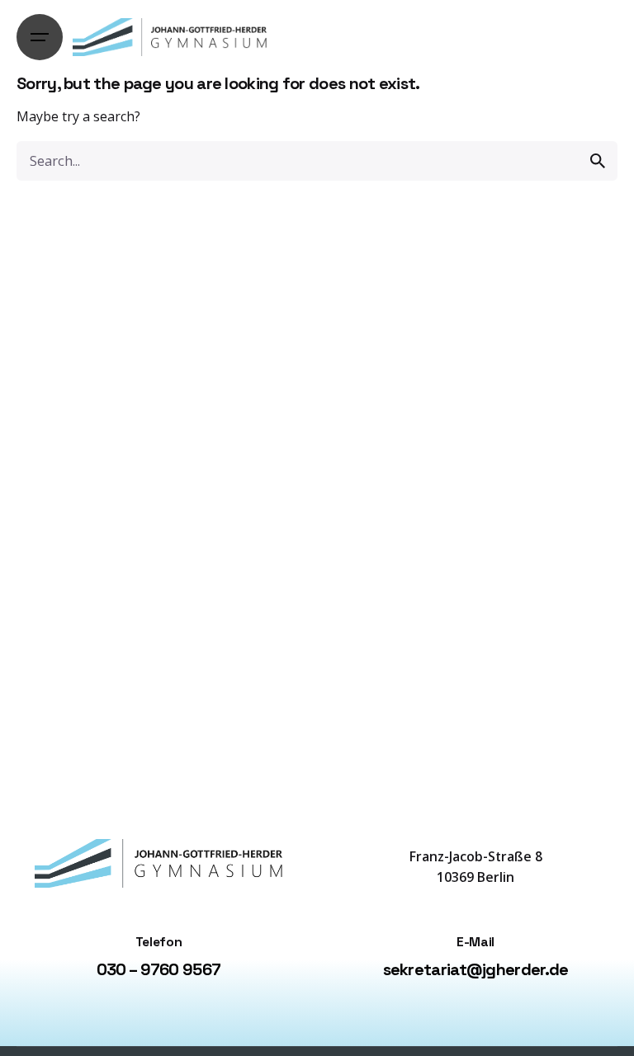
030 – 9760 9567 (159, 969)
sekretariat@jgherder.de (476, 969)
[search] (597, 161)
